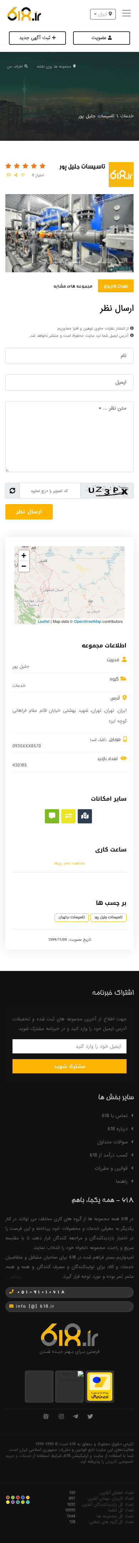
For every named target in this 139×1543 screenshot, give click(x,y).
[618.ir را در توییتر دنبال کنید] (90, 1417)
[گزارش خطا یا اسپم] (9, 175)
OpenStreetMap (87, 621)
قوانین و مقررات (111, 1168)
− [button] (23, 566)
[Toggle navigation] (127, 14)
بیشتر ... (13, 1276)
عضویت (100, 37)
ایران (122, 710)
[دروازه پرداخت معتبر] (99, 1386)
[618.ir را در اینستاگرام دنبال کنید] (61, 1417)
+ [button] (23, 555)
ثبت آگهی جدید (35, 37)
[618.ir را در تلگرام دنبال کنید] (75, 1417)
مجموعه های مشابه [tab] (72, 285)
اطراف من (14, 66)
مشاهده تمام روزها (69, 863)
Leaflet (44, 621)
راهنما (122, 1181)
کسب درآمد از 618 (109, 1155)
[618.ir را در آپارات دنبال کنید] (46, 1417)
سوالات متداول (112, 1142)
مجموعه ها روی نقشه (54, 66)
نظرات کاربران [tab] (116, 285)
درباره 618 (118, 1129)
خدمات (127, 116)
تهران (109, 710)
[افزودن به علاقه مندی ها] (23, 175)
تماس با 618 (115, 1116)
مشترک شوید (69, 1066)
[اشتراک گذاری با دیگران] (15, 175)
